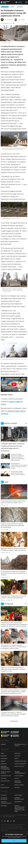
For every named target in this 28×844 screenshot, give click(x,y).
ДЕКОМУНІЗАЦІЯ (5, 6)
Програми (4, 805)
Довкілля (4, 763)
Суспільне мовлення (4, 798)
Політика (4, 778)
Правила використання (19, 798)
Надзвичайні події (20, 761)
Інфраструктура (19, 766)
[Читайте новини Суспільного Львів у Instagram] (5, 821)
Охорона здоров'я (20, 763)
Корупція (17, 753)
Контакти (4, 795)
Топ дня (17, 787)
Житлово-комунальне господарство (5, 768)
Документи (18, 801)
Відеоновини (20, 6)
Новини (3, 744)
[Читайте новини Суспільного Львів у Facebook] (2, 821)
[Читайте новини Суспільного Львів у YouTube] (8, 821)
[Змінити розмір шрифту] (26, 23)
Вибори (3, 761)
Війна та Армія (19, 785)
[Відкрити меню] (26, 2)
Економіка (4, 758)
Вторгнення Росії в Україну (20, 745)
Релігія (17, 778)
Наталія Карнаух (8, 19)
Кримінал (4, 756)
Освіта (17, 758)
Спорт (2, 785)
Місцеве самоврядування (20, 772)
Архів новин (18, 795)
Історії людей (19, 775)
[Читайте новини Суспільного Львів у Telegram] (14, 821)
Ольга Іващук (21, 19)
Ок (14, 840)
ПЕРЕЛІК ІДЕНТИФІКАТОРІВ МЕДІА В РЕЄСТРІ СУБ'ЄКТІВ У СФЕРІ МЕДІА (20, 808)
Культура (12, 6)
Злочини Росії (5, 781)
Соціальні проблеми (18, 781)
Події (2, 753)
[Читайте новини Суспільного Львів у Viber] (11, 821)
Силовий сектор (6, 775)
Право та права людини (5, 772)
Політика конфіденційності (6, 802)
